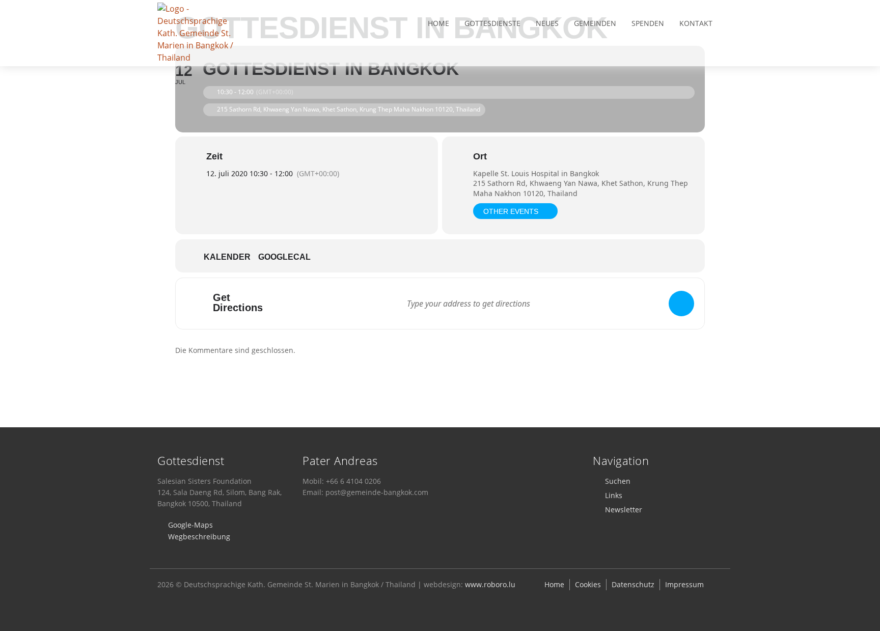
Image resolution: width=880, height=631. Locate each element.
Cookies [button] (588, 584)
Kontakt (695, 23)
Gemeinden (595, 23)
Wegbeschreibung (199, 536)
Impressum (684, 584)
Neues (547, 23)
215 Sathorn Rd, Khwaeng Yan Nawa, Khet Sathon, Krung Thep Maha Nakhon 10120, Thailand (580, 188)
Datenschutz (633, 584)
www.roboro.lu (490, 584)
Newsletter (623, 509)
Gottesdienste (492, 23)
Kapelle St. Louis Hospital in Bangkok (536, 173)
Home (438, 23)
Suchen (617, 481)
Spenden (647, 23)
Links (613, 495)
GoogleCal (284, 257)
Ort (480, 156)
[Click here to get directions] (681, 303)
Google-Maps (190, 525)
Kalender (227, 257)
